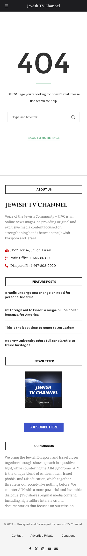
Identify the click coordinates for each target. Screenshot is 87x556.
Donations (68, 535)
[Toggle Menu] (6, 6)
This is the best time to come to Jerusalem (39, 327)
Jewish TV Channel (43, 5)
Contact (17, 535)
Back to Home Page (44, 138)
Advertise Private (41, 535)
